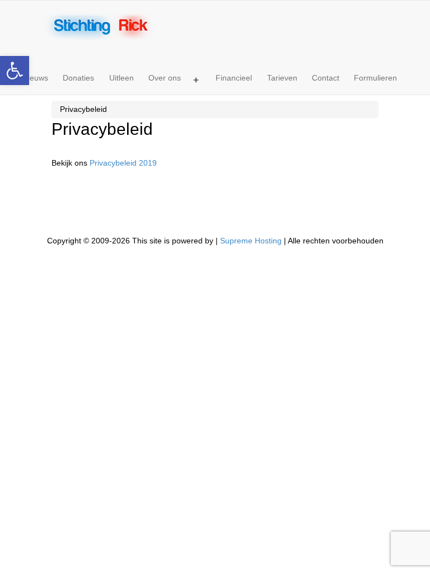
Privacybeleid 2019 (123, 162)
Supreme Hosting (251, 240)
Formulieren (375, 77)
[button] (14, 70)
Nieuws (35, 77)
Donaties (78, 77)
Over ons (164, 77)
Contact (325, 77)
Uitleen (121, 77)
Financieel (234, 77)
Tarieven (282, 77)
